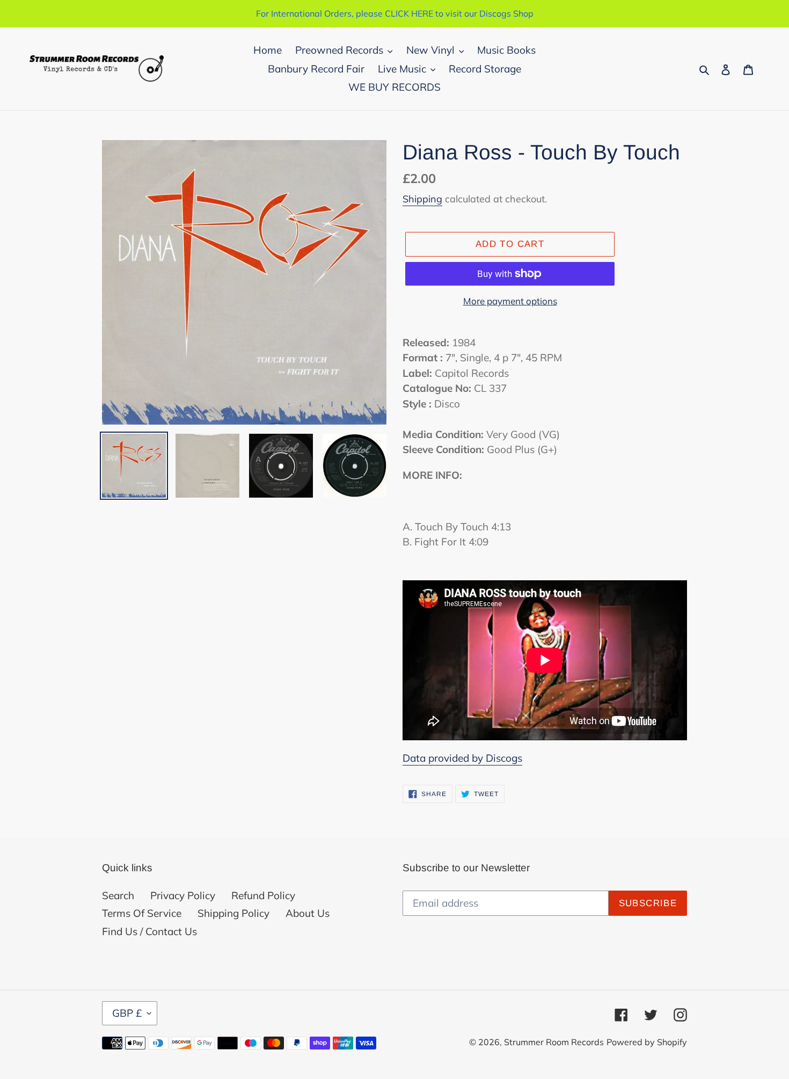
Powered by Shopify (647, 1042)
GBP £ (127, 1013)
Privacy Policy (182, 895)
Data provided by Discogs (462, 758)
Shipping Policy (233, 913)
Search (118, 895)
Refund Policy (263, 895)
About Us (308, 913)
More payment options (510, 301)
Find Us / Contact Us (149, 931)
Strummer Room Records (554, 1042)
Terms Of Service (141, 913)
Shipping (422, 199)
